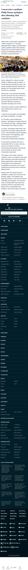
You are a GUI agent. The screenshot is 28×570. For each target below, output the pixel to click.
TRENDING (3, 342)
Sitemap (3, 524)
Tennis (15, 389)
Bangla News (17, 458)
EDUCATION (4, 310)
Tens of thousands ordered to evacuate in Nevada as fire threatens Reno (20, 509)
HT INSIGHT (4, 400)
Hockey (2, 389)
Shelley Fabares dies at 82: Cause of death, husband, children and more (6, 499)
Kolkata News (4, 278)
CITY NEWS (3, 264)
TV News (16, 297)
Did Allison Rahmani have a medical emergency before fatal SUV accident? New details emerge (20, 492)
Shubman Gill (4, 253)
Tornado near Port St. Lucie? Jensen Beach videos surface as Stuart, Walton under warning (6, 484)
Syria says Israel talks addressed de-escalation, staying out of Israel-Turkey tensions (6, 492)
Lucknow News (17, 278)
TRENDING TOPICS (5, 447)
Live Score (3, 249)
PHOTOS (3, 350)
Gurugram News (18, 272)
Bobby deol (3, 441)
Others (2, 392)
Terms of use (22, 516)
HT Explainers (17, 463)
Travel (15, 332)
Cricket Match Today (19, 246)
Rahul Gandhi (4, 433)
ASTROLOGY (4, 303)
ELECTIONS (3, 403)
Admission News (4, 313)
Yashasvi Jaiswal (17, 255)
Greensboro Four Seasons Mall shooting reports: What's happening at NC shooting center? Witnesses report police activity (6, 474)
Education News (18, 318)
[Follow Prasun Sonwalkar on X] (13, 37)
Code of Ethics (22, 522)
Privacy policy (4, 519)
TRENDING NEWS (5, 428)
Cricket (13, 5)
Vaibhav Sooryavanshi (6, 436)
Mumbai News (4, 280)
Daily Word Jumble (5, 420)
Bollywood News (5, 292)
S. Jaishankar (17, 430)
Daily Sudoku (4, 418)
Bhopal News (17, 267)
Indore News (4, 275)
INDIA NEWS (4, 240)
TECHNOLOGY (4, 380)
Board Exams (17, 313)
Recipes (16, 329)
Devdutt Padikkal (18, 253)
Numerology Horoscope (19, 443)
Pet (1, 335)
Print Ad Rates (13, 522)
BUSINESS (3, 346)
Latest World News (7, 468)
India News (19, 5)
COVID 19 (3, 411)
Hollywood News (18, 292)
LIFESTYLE (3, 322)
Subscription (4, 522)
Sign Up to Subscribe (14, 222)
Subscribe (23, 1)
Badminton (3, 387)
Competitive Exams (5, 315)
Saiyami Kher (17, 433)
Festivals (16, 327)
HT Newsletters (22, 519)
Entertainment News (5, 458)
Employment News (18, 315)
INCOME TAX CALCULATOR (7, 424)
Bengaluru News (4, 267)
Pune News (16, 283)
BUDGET (3, 358)
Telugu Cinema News (5, 297)
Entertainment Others (19, 300)
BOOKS (2, 396)
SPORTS (3, 384)
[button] (2, 2)
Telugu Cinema (17, 455)
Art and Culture (4, 324)
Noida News (17, 280)
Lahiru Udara (17, 261)
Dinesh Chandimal (5, 261)
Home (2, 5)
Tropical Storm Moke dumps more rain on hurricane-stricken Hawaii (6, 509)
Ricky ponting (17, 438)
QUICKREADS (4, 407)
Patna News (3, 283)
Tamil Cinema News (18, 294)
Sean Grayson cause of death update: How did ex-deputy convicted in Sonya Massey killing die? (20, 473)
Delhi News (3, 272)
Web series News (5, 300)
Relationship (3, 332)
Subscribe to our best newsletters (14, 215)
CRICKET (3, 244)
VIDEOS (3, 354)
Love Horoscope (4, 443)
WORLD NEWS (4, 236)
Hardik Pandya (4, 255)
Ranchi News (4, 285)
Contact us (12, 516)
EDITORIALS (4, 373)
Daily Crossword (18, 418)
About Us (3, 516)
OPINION (3, 369)
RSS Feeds (12, 524)
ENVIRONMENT (5, 361)
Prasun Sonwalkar (7, 37)
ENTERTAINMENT (5, 289)
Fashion (2, 327)
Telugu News (4, 460)
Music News (3, 294)
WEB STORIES (4, 338)
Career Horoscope (18, 441)
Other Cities (17, 285)
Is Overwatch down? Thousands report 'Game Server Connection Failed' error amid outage (19, 484)
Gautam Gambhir (18, 436)
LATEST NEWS (4, 232)
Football (16, 387)
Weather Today (13, 519)
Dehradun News (18, 270)
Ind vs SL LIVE (17, 258)
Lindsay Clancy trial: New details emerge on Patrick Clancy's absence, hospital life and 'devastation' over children (20, 501)
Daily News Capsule (6, 218)
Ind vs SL (3, 438)
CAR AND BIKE (4, 377)
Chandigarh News (5, 270)
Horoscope (3, 306)
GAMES (2, 415)
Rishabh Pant (4, 258)
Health (2, 329)
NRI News (3, 463)
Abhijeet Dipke (4, 430)
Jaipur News (17, 275)
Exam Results (4, 318)
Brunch (15, 324)
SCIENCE (3, 365)
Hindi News (16, 460)
